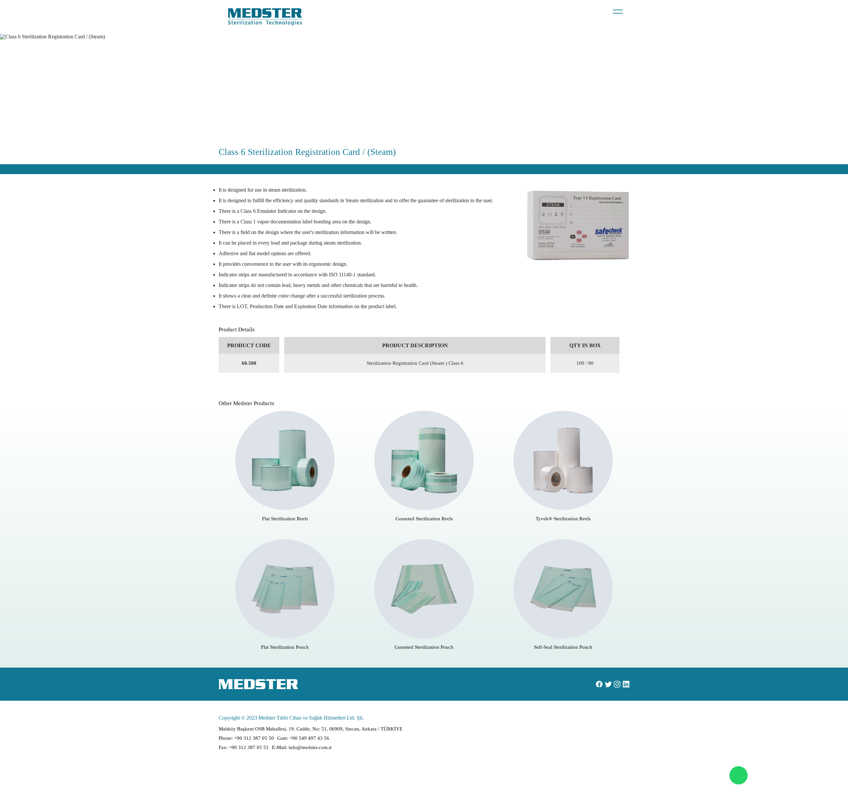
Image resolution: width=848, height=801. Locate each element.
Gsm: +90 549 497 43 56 (303, 738)
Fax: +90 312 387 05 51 (244, 747)
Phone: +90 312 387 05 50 (246, 738)
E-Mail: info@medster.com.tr (302, 747)
